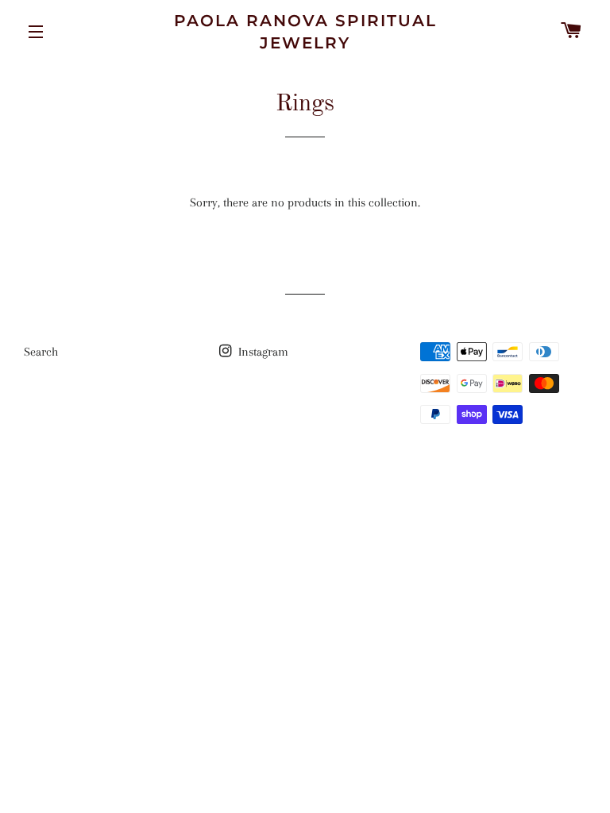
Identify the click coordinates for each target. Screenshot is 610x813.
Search (41, 352)
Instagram (261, 352)
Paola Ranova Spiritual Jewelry (305, 31)
